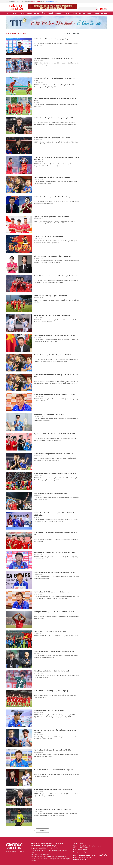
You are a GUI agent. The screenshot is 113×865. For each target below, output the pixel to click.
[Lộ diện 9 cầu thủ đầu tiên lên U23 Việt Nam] (19, 244)
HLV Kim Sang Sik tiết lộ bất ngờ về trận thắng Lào (51, 592)
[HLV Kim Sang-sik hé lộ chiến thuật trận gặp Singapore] (19, 46)
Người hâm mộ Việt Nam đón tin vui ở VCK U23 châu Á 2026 (54, 434)
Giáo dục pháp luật (33, 13)
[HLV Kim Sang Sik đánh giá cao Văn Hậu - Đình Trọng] (19, 204)
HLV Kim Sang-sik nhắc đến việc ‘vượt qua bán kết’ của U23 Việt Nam (56, 376)
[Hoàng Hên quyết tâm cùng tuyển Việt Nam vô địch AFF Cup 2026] (19, 86)
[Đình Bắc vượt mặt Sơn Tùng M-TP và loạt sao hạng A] (19, 264)
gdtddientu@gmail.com (52, 1)
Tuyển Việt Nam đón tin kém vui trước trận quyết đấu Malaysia (56, 276)
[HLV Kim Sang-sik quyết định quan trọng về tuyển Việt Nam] (19, 125)
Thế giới (74, 13)
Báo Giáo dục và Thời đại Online (16, 7)
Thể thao (104, 13)
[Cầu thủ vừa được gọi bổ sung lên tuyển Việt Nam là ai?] (19, 66)
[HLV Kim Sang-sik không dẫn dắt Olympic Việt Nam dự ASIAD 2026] (19, 106)
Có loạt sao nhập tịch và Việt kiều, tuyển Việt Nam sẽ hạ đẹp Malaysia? (55, 731)
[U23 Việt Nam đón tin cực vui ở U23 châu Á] (19, 422)
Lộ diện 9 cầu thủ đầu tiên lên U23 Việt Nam (49, 236)
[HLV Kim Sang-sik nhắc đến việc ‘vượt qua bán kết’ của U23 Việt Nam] (19, 382)
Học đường (58, 13)
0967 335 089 (82, 850)
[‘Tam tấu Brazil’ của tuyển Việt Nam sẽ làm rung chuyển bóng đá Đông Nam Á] (19, 165)
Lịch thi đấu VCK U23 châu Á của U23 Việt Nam (50, 631)
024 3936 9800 (85, 848)
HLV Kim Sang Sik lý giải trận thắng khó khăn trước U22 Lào (54, 572)
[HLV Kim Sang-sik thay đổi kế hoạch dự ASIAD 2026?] (19, 185)
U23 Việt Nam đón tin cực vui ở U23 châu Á (49, 414)
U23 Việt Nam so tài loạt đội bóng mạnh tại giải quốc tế (53, 691)
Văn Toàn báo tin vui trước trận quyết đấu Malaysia (52, 315)
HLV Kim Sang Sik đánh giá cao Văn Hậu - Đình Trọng (52, 197)
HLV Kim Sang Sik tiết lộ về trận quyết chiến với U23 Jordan (54, 394)
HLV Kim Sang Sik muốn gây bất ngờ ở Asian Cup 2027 (52, 138)
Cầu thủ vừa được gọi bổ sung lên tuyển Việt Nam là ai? (53, 59)
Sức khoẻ (82, 13)
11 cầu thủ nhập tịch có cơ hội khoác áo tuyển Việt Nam (53, 770)
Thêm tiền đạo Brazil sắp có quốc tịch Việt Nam (50, 296)
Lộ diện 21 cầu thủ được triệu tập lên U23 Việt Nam (51, 217)
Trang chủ (7, 13)
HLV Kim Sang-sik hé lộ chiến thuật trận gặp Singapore (53, 39)
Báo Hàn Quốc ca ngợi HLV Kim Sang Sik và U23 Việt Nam (53, 355)
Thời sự (22, 13)
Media (89, 13)
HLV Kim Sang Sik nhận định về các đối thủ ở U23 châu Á (53, 454)
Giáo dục (14, 13)
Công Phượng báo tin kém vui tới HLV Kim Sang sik (51, 671)
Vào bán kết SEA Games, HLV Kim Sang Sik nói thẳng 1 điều (54, 552)
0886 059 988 (82, 860)
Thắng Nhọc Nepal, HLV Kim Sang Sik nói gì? (49, 710)
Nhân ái (67, 13)
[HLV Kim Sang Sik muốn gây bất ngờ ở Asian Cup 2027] (19, 145)
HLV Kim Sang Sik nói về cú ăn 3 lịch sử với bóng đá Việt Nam (55, 473)
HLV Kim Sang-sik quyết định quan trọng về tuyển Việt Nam (54, 118)
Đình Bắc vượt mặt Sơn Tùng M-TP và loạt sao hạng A (52, 256)
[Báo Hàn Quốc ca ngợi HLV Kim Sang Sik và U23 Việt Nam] (19, 362)
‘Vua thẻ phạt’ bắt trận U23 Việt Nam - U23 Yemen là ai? (53, 809)
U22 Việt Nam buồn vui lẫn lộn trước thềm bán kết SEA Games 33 (55, 534)
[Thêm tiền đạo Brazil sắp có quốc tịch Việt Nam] (19, 303)
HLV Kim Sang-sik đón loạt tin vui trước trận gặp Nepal (53, 789)
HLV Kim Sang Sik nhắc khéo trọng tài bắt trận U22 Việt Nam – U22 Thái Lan (55, 514)
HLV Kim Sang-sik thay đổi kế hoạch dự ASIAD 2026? (52, 177)
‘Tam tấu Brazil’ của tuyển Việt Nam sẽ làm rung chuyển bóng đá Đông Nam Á (56, 158)
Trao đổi (50, 13)
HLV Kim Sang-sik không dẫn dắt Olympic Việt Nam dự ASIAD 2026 (55, 99)
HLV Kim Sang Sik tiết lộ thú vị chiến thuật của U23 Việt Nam (55, 335)
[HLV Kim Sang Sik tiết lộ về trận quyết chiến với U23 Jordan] (19, 402)
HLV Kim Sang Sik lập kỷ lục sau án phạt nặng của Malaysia (54, 651)
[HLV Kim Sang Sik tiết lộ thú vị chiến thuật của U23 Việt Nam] (19, 343)
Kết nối (43, 13)
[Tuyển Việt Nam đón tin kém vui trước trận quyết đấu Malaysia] (19, 283)
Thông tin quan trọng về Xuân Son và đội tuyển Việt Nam (54, 612)
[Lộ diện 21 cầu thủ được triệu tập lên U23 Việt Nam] (19, 224)
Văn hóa (96, 13)
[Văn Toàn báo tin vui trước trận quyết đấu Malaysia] (19, 323)
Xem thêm (42, 830)
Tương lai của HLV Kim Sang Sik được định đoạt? (51, 493)
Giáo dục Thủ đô (103, 9)
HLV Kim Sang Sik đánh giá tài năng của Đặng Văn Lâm (52, 750)
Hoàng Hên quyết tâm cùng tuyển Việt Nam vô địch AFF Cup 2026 (55, 79)
